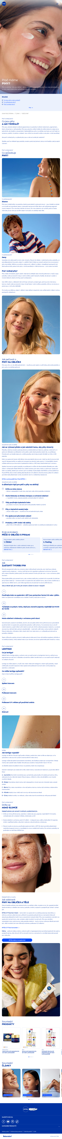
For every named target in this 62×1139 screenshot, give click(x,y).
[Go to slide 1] (28, 1099)
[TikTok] (17, 1121)
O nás (35, 1131)
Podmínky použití (28, 1131)
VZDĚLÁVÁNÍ (25, 113)
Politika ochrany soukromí (16, 1131)
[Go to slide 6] (33, 1099)
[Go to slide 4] (31, 1099)
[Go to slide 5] (32, 1099)
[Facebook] (3, 1121)
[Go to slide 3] (30, 1099)
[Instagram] (12, 1121)
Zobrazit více (7, 549)
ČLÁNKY (17, 113)
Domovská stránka (8, 113)
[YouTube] (8, 1121)
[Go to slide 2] (29, 1099)
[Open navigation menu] (57, 3)
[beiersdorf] (7, 1136)
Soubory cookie (5, 1131)
